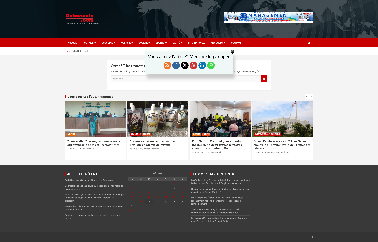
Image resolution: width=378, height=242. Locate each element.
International (196, 42)
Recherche (264, 78)
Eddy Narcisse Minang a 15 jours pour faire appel (89, 180)
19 (149, 197)
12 (149, 192)
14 (166, 192)
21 (166, 197)
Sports (160, 42)
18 (141, 197)
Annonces (217, 42)
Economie (107, 42)
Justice (71, 134)
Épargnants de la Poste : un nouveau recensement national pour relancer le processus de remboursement (217, 200)
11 (141, 192)
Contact (236, 42)
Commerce (136, 134)
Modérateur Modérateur (279, 152)
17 (132, 197)
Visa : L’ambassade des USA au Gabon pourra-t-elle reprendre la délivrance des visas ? (282, 144)
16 (182, 192)
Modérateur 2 (87, 149)
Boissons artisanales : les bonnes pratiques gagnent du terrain (152, 143)
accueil (72, 42)
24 (132, 201)
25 (141, 201)
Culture (126, 42)
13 (157, 192)
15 (174, 192)
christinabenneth (151, 149)
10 (132, 192)
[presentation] (307, 96)
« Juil (130, 210)
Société (143, 42)
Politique (88, 42)
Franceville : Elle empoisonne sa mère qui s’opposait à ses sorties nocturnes (93, 143)
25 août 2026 (73, 149)
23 (182, 197)
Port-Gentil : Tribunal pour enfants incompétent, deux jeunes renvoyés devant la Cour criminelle (217, 144)
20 (157, 197)
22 (174, 197)
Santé (176, 42)
